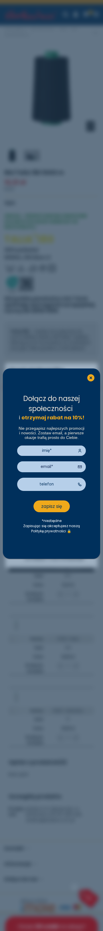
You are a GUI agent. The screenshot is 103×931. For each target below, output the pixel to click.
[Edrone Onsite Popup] (51, 465)
